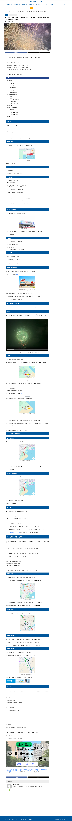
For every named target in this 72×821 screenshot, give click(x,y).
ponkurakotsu (16, 784)
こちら (17, 163)
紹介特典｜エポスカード (40, 4)
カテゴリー (13, 819)
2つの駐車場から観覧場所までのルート (16, 99)
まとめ (10, 116)
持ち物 (10, 105)
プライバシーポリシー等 (25, 819)
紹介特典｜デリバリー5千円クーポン (28, 4)
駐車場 (10, 80)
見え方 (10, 96)
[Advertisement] (35, 807)
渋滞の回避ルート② (14, 114)
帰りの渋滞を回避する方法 (14, 107)
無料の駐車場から (14, 101)
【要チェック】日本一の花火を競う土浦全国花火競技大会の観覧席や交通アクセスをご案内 (12, 770)
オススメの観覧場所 (13, 94)
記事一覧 (10, 819)
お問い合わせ (31, 819)
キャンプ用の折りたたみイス (14, 532)
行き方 (10, 98)
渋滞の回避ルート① (14, 112)
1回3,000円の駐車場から (15, 103)
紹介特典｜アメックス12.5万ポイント (13, 4)
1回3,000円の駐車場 (12, 87)
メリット (12, 83)
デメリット (13, 85)
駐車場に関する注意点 (13, 92)
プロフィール (18, 819)
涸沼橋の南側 (11, 109)
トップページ (6, 819)
